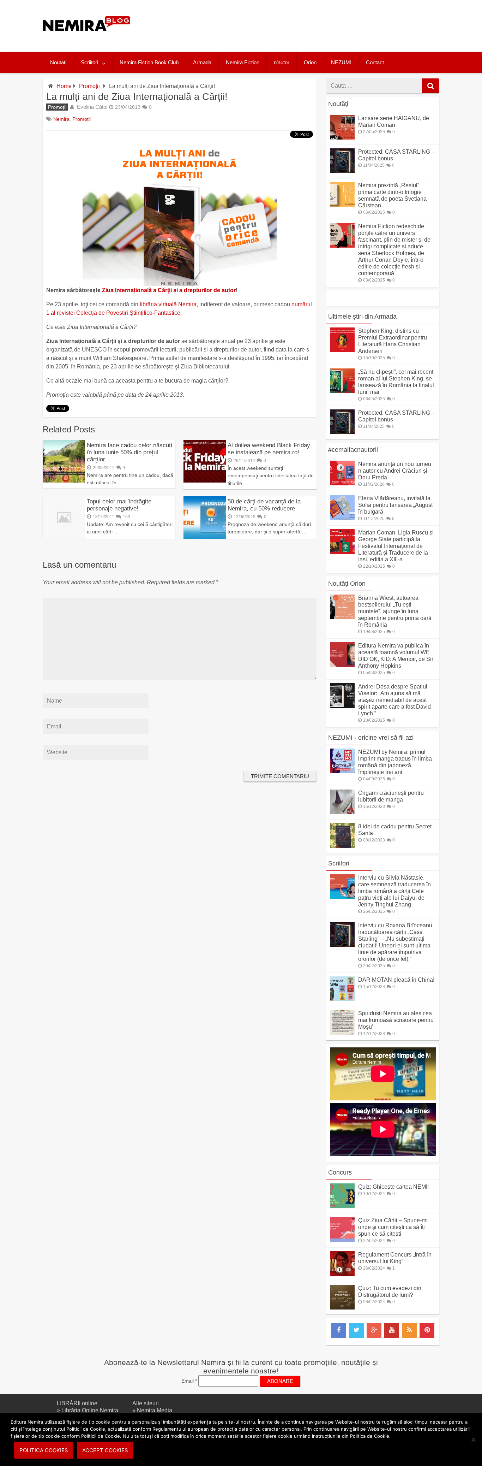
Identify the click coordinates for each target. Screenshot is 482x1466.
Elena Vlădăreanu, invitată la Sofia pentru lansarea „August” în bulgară (396, 505)
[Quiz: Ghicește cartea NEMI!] (342, 1206)
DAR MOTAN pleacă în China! (396, 980)
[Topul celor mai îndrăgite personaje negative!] (64, 537)
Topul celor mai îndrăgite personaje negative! (119, 505)
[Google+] (374, 1330)
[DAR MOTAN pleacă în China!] (342, 999)
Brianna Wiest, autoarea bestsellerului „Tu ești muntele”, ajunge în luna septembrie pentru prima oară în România (395, 611)
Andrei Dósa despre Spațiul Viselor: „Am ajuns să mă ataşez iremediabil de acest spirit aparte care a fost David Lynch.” (394, 700)
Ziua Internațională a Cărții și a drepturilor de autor (169, 290)
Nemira (61, 119)
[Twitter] (356, 1330)
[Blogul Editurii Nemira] (87, 38)
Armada (202, 62)
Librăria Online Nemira (89, 1410)
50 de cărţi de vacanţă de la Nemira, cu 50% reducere (264, 505)
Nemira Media (154, 1410)
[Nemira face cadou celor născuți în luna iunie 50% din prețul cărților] (64, 481)
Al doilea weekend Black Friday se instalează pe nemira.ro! (269, 449)
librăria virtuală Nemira (168, 304)
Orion (310, 62)
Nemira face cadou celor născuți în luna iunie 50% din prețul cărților (129, 452)
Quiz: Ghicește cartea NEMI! (393, 1187)
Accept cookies (105, 1450)
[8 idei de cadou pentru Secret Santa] (342, 846)
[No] (473, 1439)
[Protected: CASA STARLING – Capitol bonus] (342, 171)
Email (189, 1381)
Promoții (89, 86)
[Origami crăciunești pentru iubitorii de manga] (342, 812)
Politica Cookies (43, 1450)
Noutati (58, 62)
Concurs (340, 1172)
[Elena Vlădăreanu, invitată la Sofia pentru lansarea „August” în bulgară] (342, 518)
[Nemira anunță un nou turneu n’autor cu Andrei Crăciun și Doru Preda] (342, 483)
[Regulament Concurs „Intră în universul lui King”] (342, 1274)
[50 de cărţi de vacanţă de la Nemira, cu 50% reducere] (204, 537)
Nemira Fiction (242, 62)
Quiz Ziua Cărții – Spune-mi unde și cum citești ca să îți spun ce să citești (393, 1227)
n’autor (281, 62)
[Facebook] (338, 1330)
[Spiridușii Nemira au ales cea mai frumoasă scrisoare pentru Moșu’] (342, 1033)
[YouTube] (391, 1330)
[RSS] (409, 1330)
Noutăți (338, 103)
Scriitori (89, 62)
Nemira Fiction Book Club (149, 62)
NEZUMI (341, 62)
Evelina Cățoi (92, 107)
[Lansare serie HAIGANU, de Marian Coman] (342, 138)
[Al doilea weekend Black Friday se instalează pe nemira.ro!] (204, 481)
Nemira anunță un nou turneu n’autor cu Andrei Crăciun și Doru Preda (394, 470)
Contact (375, 62)
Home (64, 86)
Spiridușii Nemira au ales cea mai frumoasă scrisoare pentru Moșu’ (396, 1020)
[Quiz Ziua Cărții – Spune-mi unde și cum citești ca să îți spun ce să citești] (342, 1240)
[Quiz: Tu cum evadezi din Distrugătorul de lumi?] (342, 1308)
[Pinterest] (427, 1330)
